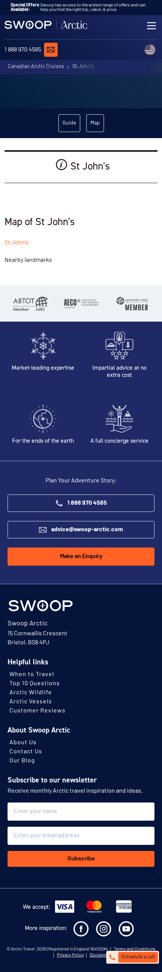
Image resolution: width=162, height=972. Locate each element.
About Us (23, 743)
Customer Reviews (37, 711)
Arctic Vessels (30, 702)
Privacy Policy (70, 955)
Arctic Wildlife (30, 693)
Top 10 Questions (34, 684)
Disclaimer (100, 955)
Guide (69, 123)
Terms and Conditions (135, 949)
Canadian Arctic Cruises (36, 67)
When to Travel (31, 675)
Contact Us (25, 752)
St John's (83, 67)
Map (95, 123)
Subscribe (81, 859)
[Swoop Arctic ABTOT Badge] (30, 303)
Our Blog (22, 761)
